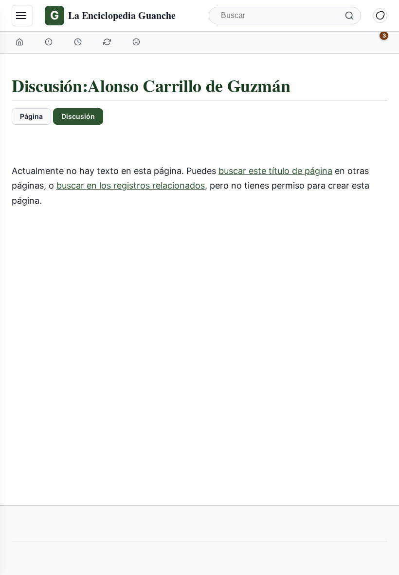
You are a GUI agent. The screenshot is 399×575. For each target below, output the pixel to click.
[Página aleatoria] (137, 42)
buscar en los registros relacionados (130, 185)
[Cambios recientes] (108, 42)
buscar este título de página (275, 171)
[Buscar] (349, 15)
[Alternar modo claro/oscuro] (380, 15)
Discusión (78, 116)
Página (31, 116)
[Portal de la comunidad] (49, 42)
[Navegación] (22, 15)
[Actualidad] (79, 42)
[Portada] (20, 42)
